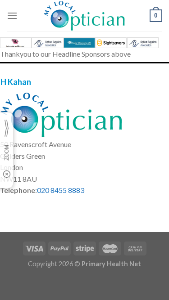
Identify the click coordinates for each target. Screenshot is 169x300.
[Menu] (12, 15)
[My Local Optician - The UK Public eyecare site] (85, 15)
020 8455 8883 (60, 190)
